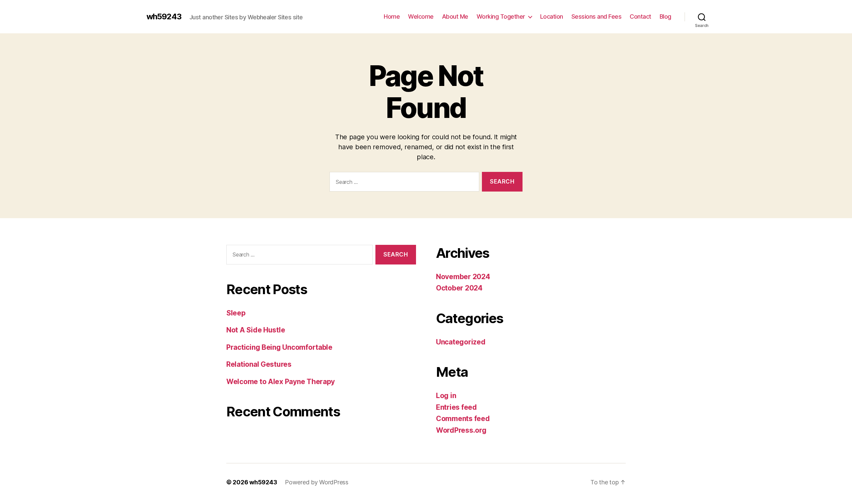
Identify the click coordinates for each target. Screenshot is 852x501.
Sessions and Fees (596, 16)
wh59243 (163, 17)
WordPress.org (461, 430)
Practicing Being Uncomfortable (279, 347)
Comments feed (463, 418)
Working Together (501, 16)
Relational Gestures (259, 364)
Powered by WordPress (316, 482)
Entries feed (456, 407)
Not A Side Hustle (255, 330)
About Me (455, 16)
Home (392, 16)
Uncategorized (461, 342)
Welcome (421, 16)
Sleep (236, 313)
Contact (640, 16)
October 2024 (459, 288)
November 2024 (463, 276)
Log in (446, 395)
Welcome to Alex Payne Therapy (280, 381)
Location (551, 16)
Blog (665, 16)
